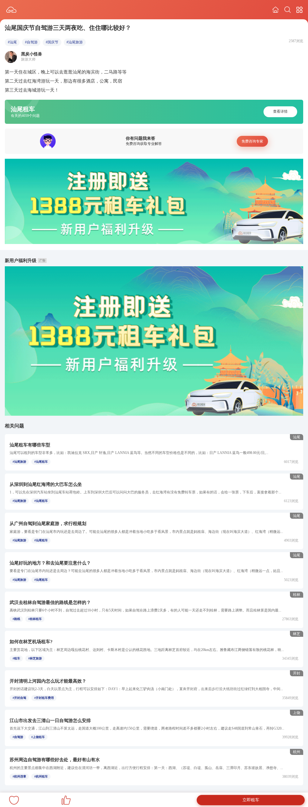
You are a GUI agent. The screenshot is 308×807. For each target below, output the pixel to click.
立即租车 (250, 800)
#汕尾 (12, 42)
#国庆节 (52, 42)
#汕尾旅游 (74, 42)
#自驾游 (31, 42)
